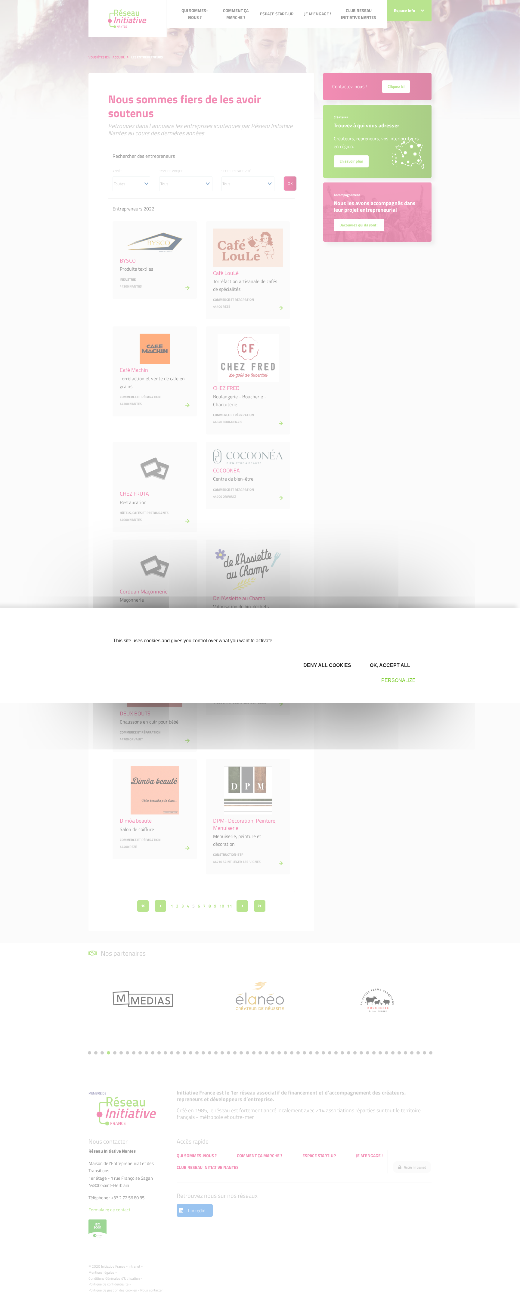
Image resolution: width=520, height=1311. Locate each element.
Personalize (398, 680)
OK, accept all (389, 665)
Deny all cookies (326, 665)
